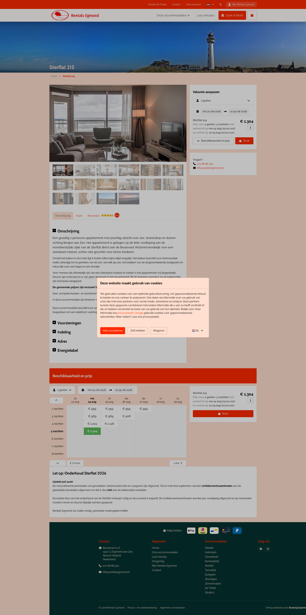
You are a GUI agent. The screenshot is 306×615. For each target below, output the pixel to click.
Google (139, 312)
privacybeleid (126, 312)
